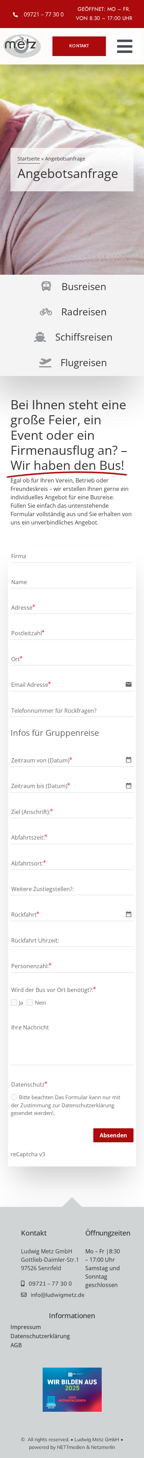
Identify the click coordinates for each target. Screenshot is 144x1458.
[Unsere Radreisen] (72, 312)
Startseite (28, 158)
